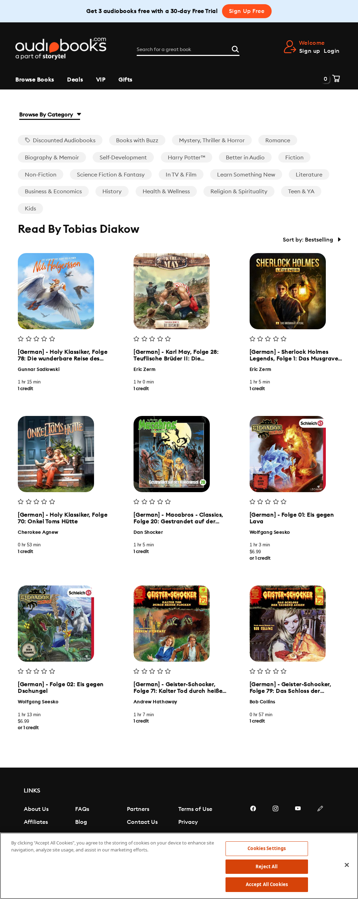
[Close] (347, 865)
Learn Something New (246, 175)
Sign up (309, 51)
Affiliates (36, 822)
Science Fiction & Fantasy (111, 175)
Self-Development (123, 157)
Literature (309, 175)
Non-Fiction (40, 175)
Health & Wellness (166, 191)
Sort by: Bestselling (309, 240)
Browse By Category (46, 114)
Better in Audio (245, 157)
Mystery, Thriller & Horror (212, 140)
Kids (30, 208)
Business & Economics (53, 191)
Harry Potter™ (186, 157)
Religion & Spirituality (238, 191)
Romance (277, 140)
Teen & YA (301, 191)
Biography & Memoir (52, 157)
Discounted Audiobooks (63, 140)
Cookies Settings (267, 848)
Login (332, 51)
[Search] (235, 48)
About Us (36, 809)
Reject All (267, 866)
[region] (179, 866)
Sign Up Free (247, 11)
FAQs (82, 809)
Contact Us (142, 822)
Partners (138, 809)
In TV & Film (181, 175)
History (112, 191)
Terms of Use (195, 809)
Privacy (188, 822)
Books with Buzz (137, 140)
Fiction (294, 157)
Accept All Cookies (267, 884)
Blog (81, 822)
